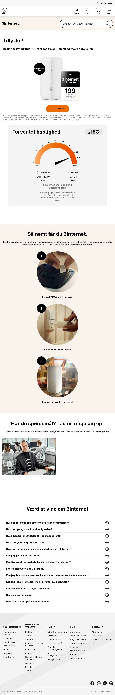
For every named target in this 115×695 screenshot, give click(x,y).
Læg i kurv (57, 108)
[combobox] (81, 24)
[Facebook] (92, 683)
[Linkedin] (105, 683)
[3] (4, 11)
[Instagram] (111, 683)
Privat (99, 3)
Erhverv (108, 3)
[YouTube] (99, 683)
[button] (57, 522)
